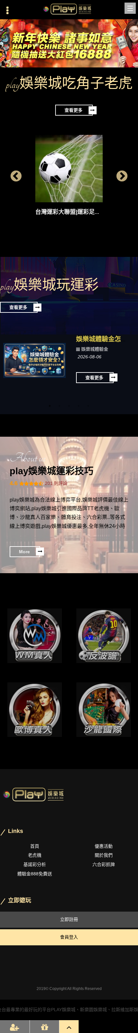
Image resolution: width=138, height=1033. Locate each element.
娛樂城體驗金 (94, 349)
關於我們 (104, 855)
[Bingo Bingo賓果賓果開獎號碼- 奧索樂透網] (34, 635)
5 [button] (88, 406)
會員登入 (69, 937)
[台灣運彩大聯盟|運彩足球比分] (69, 168)
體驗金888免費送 (34, 873)
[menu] (130, 8)
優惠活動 (104, 846)
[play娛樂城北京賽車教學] (34, 709)
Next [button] (122, 176)
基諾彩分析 (34, 864)
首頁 (34, 846)
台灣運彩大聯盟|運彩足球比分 (73, 212)
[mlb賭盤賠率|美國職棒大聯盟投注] (103, 635)
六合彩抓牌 (103, 864)
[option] (69, 43)
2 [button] (59, 406)
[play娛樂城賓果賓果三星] (103, 709)
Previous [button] (16, 176)
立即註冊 (69, 919)
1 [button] (50, 406)
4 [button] (78, 406)
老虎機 (34, 855)
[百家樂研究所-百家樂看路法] (69, 43)
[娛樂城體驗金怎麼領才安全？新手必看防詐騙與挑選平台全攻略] (34, 360)
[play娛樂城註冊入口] (69, 10)
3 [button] (69, 406)
